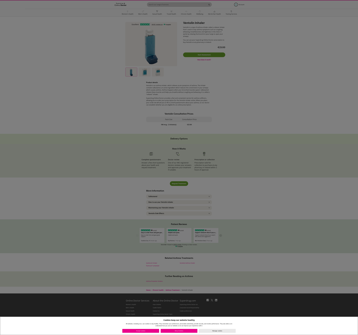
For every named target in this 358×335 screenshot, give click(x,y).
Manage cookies (217, 331)
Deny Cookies (179, 331)
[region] (179, 326)
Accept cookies (140, 331)
